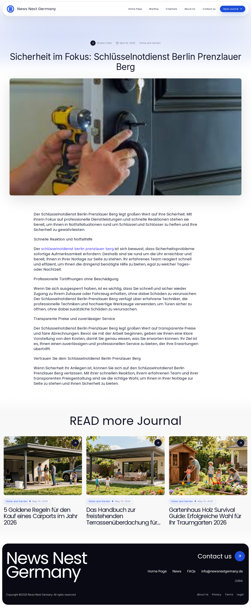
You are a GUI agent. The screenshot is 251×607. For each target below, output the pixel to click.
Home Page (157, 571)
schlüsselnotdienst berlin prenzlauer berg (77, 249)
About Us (202, 594)
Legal (240, 594)
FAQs (191, 571)
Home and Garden (150, 42)
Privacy (216, 594)
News (177, 571)
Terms (229, 594)
